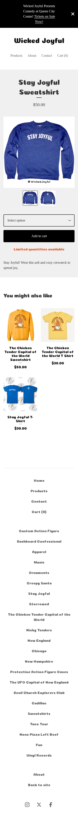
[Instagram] (27, 805)
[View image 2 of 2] (47, 198)
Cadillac (39, 703)
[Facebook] (51, 805)
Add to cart (39, 236)
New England (39, 640)
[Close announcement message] (72, 13)
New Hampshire (39, 661)
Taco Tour (39, 723)
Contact (46, 55)
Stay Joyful (39, 593)
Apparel (39, 551)
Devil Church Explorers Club (39, 692)
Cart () (62, 55)
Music (39, 562)
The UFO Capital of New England (39, 682)
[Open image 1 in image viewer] (39, 152)
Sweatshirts (39, 713)
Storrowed (39, 603)
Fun (39, 744)
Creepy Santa (39, 583)
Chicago (39, 650)
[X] (39, 805)
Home (39, 480)
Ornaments (39, 572)
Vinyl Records (39, 755)
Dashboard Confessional (39, 541)
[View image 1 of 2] (30, 198)
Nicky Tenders (39, 630)
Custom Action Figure (39, 530)
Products (16, 55)
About (32, 55)
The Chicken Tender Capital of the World (39, 616)
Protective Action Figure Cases (39, 671)
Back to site (39, 784)
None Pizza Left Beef (39, 734)
